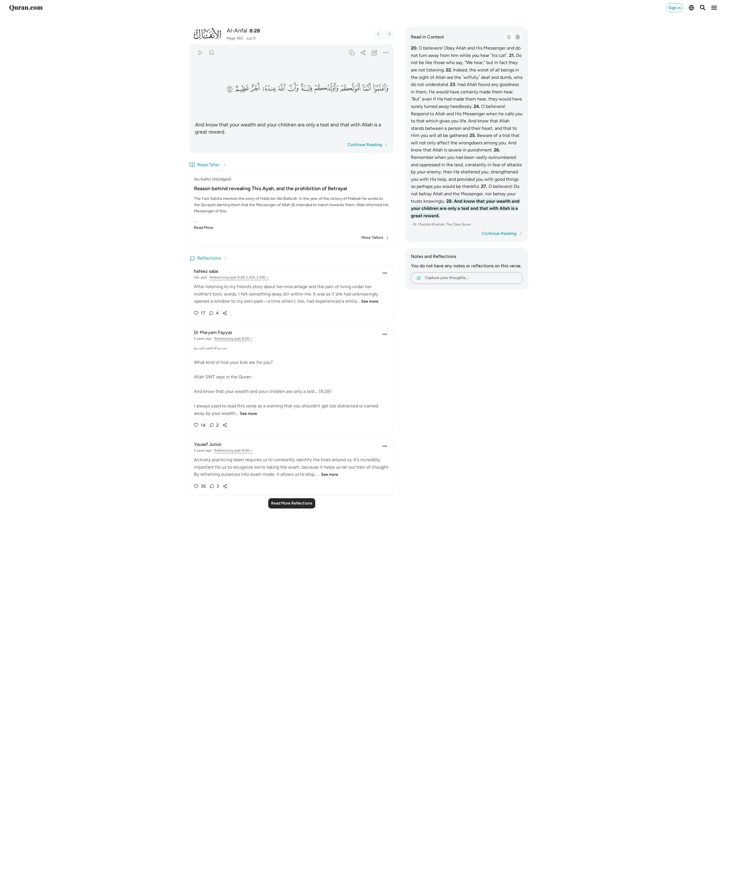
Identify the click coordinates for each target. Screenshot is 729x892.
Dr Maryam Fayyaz (213, 332)
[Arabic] (509, 37)
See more (369, 301)
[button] (380, 88)
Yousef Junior (208, 444)
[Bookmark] (211, 53)
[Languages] (691, 7)
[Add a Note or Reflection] (375, 53)
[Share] (363, 53)
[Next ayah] (389, 34)
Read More (203, 227)
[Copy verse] (352, 53)
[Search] (702, 7)
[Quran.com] (26, 8)
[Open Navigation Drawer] (714, 7)
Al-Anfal (237, 30)
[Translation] (517, 37)
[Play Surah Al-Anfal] (200, 53)
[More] (386, 53)
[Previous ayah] (378, 34)
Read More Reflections (291, 503)
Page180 (235, 38)
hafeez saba (206, 271)
